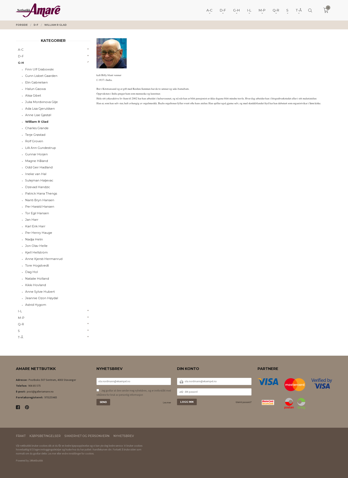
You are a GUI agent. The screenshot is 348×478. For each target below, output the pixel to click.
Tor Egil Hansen (37, 213)
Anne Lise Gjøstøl (38, 115)
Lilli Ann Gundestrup (40, 148)
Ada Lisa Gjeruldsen (40, 108)
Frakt (21, 436)
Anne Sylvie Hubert (40, 292)
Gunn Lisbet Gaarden (41, 76)
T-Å (20, 337)
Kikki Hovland (35, 285)
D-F (21, 56)
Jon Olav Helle (36, 246)
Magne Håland (36, 161)
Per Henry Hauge (38, 233)
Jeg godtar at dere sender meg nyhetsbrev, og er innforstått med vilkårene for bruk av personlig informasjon (133, 393)
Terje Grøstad (35, 135)
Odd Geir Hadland (39, 167)
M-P (21, 318)
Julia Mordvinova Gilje (41, 102)
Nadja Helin (34, 239)
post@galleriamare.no (40, 391)
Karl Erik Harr (35, 226)
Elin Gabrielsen (36, 82)
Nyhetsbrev (123, 436)
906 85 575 (34, 385)
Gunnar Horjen (36, 154)
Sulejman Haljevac (39, 180)
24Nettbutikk (36, 460)
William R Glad (36, 122)
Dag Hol (31, 272)
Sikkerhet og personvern (87, 436)
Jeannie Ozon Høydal (41, 298)
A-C (21, 50)
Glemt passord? (244, 402)
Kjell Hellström (36, 252)
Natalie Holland (37, 278)
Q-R (21, 324)
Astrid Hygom (35, 305)
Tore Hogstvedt (37, 265)
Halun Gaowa (35, 89)
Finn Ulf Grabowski (39, 69)
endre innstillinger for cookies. (78, 453)
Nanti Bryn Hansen (39, 200)
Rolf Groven (34, 141)
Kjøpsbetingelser (45, 436)
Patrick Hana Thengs (41, 193)
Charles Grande (37, 128)
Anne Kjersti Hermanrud (43, 259)
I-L (20, 311)
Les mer (167, 402)
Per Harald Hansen (39, 206)
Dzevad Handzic (37, 187)
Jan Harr (31, 219)
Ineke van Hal (35, 174)
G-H (21, 63)
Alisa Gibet (33, 95)
